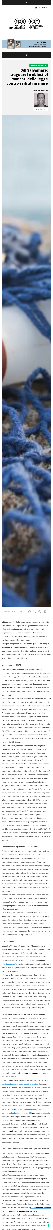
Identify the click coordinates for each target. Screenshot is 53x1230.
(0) (38, 7)
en (46, 7)
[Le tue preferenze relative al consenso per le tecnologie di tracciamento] (48, 1225)
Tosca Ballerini (41, 90)
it (43, 7)
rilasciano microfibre (10, 964)
